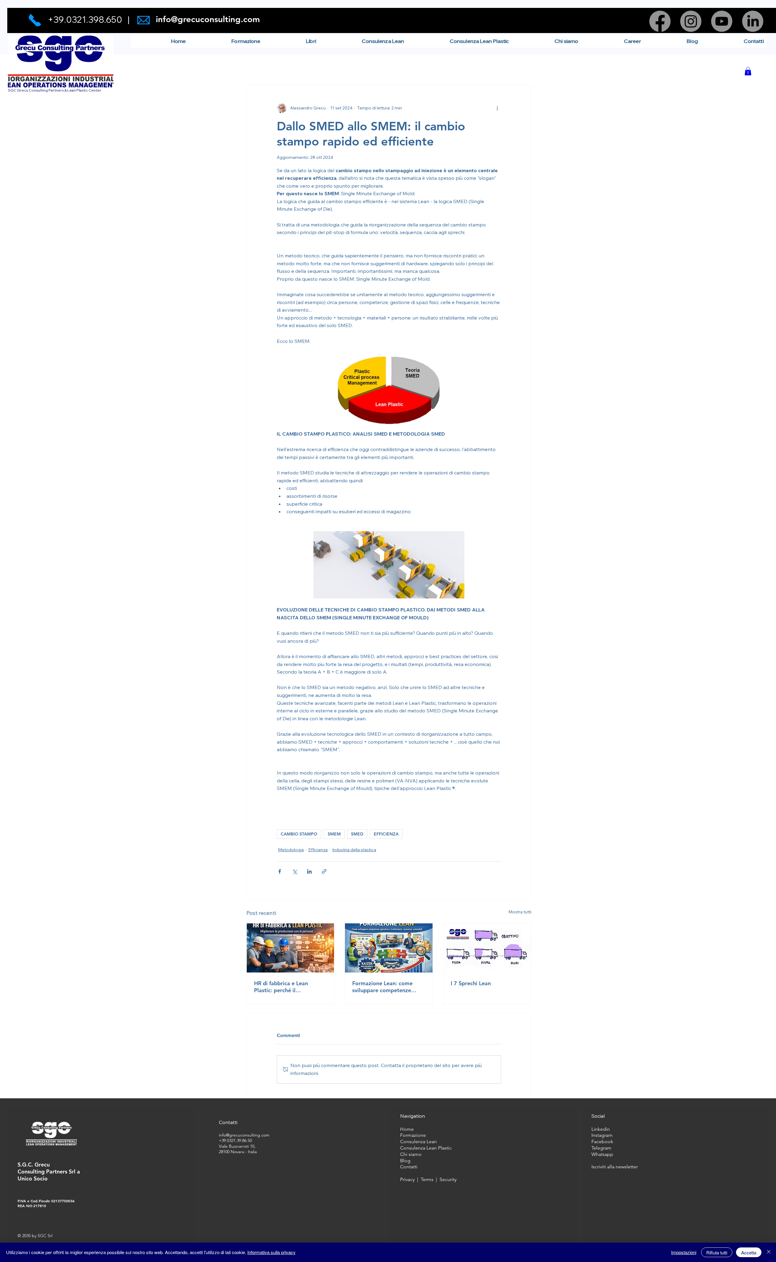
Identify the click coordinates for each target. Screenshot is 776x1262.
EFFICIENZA (386, 834)
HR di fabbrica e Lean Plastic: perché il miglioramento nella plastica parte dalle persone (290, 987)
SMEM (334, 834)
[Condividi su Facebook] (280, 871)
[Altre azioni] (497, 108)
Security (448, 1179)
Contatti (408, 1167)
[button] (747, 71)
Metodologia (291, 849)
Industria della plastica (354, 849)
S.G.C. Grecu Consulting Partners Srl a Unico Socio (49, 1171)
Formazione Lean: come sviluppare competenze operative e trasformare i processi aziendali (384, 987)
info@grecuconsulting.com (208, 19)
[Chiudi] (768, 1252)
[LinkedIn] (752, 21)
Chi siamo (411, 1154)
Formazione (413, 1135)
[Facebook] (660, 21)
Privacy (407, 1179)
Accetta (748, 1252)
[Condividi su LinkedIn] (309, 871)
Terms (428, 1179)
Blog (405, 1160)
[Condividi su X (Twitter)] (294, 871)
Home (407, 1129)
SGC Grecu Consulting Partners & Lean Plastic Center (54, 90)
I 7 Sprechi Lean (471, 983)
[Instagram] (690, 21)
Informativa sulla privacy (271, 1252)
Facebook (602, 1141)
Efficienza (318, 849)
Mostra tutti (519, 912)
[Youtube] (721, 21)
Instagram (602, 1135)
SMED (357, 834)
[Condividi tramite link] (324, 871)
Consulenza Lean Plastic (426, 1148)
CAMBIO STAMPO (299, 834)
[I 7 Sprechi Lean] (487, 947)
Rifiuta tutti (716, 1252)
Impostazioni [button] (683, 1252)
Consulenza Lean (418, 1141)
